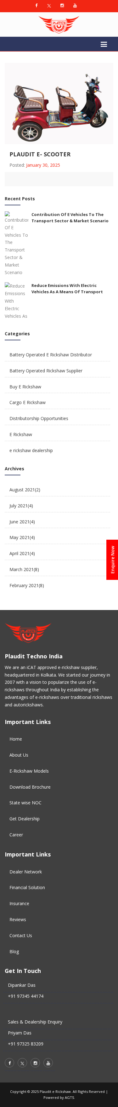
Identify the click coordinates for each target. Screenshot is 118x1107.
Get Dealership (24, 819)
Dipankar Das (22, 985)
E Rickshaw (20, 434)
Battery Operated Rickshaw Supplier (45, 371)
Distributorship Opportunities (38, 418)
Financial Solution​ (27, 887)
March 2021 (24, 569)
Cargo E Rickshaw (27, 402)
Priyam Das (19, 1033)
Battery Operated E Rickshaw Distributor (50, 355)
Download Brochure (30, 787)
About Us (18, 755)
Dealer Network (25, 872)
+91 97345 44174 (25, 996)
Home (15, 739)
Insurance (19, 903)
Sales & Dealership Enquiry (35, 1022)
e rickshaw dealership (31, 450)
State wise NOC (25, 803)
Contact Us (20, 935)
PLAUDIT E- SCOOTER (39, 154)
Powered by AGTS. (59, 1097)
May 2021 (22, 537)
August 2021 (24, 490)
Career (16, 835)
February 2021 (26, 585)
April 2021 (22, 553)
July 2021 (21, 506)
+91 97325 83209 (25, 1044)
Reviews (17, 919)
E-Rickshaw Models (29, 771)
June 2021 (22, 522)
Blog (14, 951)
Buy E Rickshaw (25, 387)
